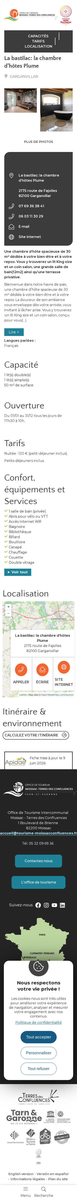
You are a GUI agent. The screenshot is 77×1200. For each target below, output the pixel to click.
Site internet (30, 237)
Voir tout (20, 572)
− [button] (8, 613)
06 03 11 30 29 (31, 216)
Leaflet (23, 694)
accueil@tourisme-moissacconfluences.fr (38, 833)
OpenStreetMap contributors (57, 694)
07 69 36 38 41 (31, 206)
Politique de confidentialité (38, 1022)
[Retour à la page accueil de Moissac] (30, 15)
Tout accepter (38, 1037)
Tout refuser (38, 1068)
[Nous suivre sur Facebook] (38, 906)
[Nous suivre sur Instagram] (46, 906)
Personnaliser (38, 1053)
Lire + (14, 332)
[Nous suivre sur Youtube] (54, 906)
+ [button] (8, 607)
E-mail (24, 227)
